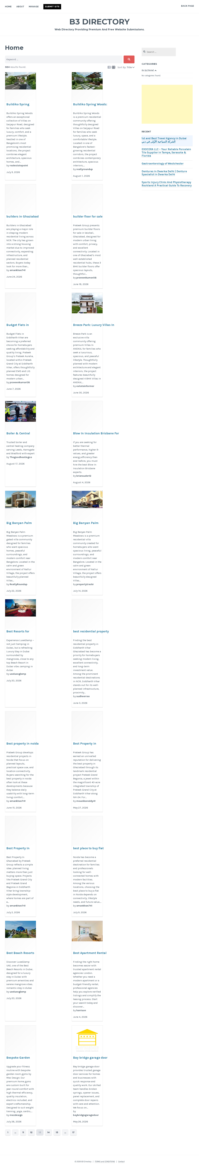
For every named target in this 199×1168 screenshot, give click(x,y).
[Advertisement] (167, 104)
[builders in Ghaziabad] (20, 236)
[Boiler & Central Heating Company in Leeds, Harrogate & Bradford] (20, 444)
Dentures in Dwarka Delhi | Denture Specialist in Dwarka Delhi (164, 173)
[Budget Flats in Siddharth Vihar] (20, 345)
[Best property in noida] (20, 761)
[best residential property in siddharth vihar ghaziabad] (87, 653)
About (20, 6)
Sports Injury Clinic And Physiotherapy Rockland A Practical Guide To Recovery (167, 184)
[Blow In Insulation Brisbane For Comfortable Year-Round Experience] (87, 444)
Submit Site (52, 6)
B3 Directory (99, 21)
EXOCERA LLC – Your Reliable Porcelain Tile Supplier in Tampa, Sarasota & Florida (166, 152)
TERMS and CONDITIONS (105, 1161)
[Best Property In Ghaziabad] (20, 866)
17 (73, 1132)
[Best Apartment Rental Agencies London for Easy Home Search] (87, 971)
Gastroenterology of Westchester (163, 163)
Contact (121, 1161)
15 (57, 1132)
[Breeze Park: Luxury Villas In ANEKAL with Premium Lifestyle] (87, 345)
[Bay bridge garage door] (87, 1076)
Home (8, 6)
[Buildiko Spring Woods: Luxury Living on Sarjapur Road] (20, 126)
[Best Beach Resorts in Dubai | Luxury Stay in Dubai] (20, 971)
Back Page (187, 5)
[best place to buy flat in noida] (87, 866)
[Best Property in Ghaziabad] (87, 761)
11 (23, 1132)
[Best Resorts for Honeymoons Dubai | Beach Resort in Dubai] (20, 653)
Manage (34, 6)
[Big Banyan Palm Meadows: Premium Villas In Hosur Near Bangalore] (20, 543)
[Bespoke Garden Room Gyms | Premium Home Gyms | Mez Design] (20, 1076)
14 (48, 1132)
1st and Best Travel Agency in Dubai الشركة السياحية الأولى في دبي (164, 140)
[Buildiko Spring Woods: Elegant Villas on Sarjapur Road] (87, 126)
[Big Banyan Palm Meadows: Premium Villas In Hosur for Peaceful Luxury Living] (87, 543)
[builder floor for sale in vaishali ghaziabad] (87, 236)
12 (31, 1132)
